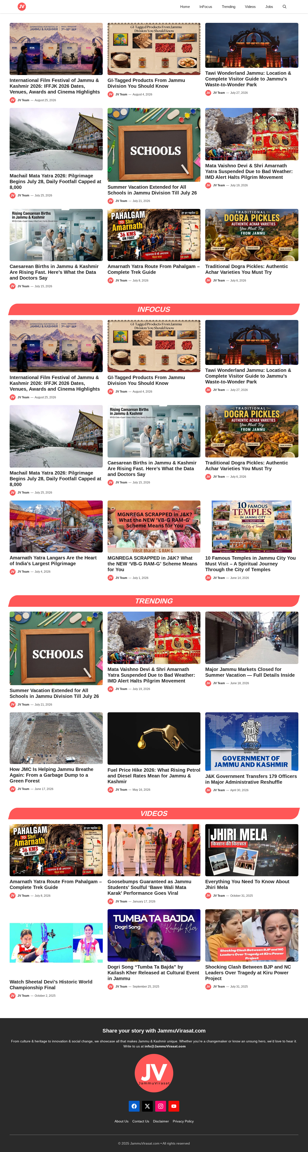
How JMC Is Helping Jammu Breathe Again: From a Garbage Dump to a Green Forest (51, 775)
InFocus (205, 7)
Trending (228, 7)
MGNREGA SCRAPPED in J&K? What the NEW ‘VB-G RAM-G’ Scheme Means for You (152, 563)
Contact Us (140, 1121)
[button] (284, 6)
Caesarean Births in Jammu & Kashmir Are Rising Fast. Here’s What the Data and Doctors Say (54, 272)
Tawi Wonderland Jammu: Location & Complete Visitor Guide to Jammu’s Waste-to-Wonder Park (248, 78)
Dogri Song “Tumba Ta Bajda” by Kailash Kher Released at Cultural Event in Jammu (153, 972)
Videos (250, 7)
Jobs (269, 7)
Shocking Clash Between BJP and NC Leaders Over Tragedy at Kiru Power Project (248, 972)
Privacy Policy (183, 1121)
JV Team (23, 100)
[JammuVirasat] (22, 6)
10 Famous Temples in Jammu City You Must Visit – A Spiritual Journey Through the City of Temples (250, 563)
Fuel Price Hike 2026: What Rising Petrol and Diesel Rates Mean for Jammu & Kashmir (154, 775)
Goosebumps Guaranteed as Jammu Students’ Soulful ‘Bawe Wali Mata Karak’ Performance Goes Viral (149, 887)
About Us (121, 1121)
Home (185, 7)
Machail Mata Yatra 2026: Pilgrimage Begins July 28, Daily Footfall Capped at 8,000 (55, 181)
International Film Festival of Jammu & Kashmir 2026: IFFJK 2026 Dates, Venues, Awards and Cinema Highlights (55, 86)
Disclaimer (161, 1121)
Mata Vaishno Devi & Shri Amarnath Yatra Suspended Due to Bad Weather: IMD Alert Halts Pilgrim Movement (249, 171)
